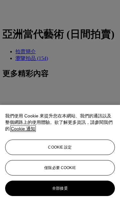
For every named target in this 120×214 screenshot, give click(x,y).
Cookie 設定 (60, 147)
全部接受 (60, 188)
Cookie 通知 (23, 128)
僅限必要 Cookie (60, 168)
